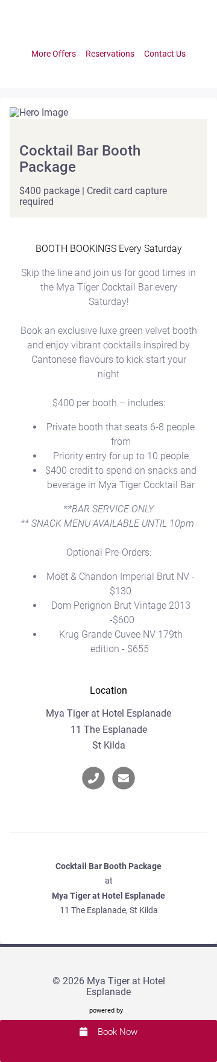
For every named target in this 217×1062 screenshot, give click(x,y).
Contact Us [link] (165, 53)
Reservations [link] (110, 53)
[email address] (123, 778)
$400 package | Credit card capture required (93, 196)
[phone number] (93, 778)
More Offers (53, 53)
